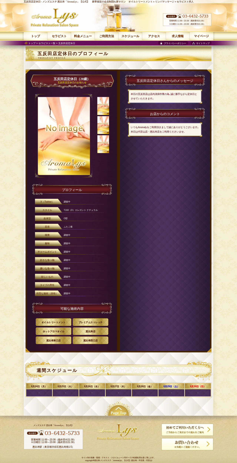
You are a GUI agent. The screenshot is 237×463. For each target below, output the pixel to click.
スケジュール (130, 36)
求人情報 (178, 36)
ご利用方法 (106, 36)
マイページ (201, 36)
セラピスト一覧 (47, 43)
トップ (32, 43)
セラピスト (59, 36)
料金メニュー (83, 36)
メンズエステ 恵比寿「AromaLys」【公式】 (65, 1)
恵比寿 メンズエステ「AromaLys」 (108, 460)
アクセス (154, 36)
